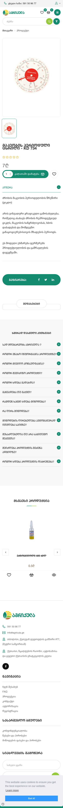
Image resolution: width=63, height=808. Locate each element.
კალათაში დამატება (27, 173)
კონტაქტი (8, 701)
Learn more (12, 790)
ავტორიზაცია (10, 706)
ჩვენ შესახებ (10, 686)
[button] (58, 3)
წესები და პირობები (14, 735)
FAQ (4, 691)
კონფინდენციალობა (14, 730)
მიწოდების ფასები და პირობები (21, 740)
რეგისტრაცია (10, 710)
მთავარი (7, 30)
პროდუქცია (9, 696)
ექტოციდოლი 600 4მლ (31, 555)
